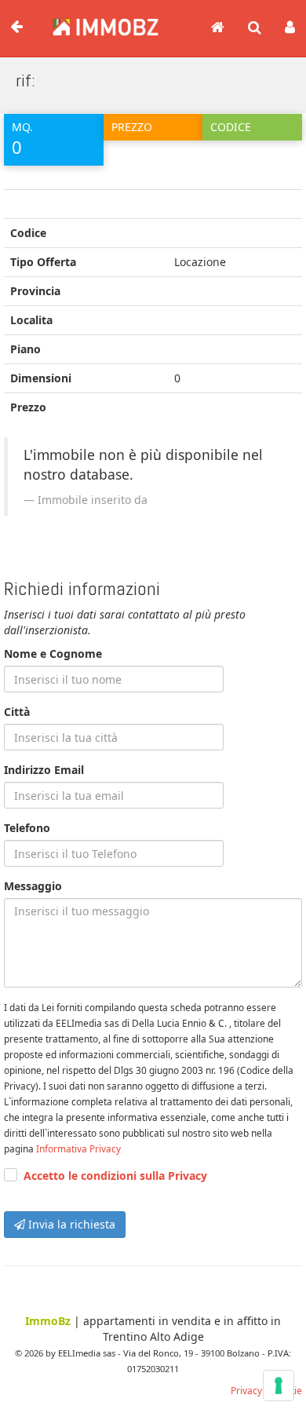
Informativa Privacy (78, 1148)
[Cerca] (254, 28)
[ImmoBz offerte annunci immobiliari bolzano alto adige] (97, 22)
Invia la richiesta (70, 1224)
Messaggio (33, 885)
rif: (25, 80)
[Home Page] (218, 28)
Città (17, 711)
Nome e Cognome (53, 653)
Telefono (27, 827)
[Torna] (16, 27)
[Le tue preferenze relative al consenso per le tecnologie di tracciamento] (278, 1385)
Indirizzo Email (44, 769)
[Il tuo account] (290, 28)
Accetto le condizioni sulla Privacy (115, 1175)
